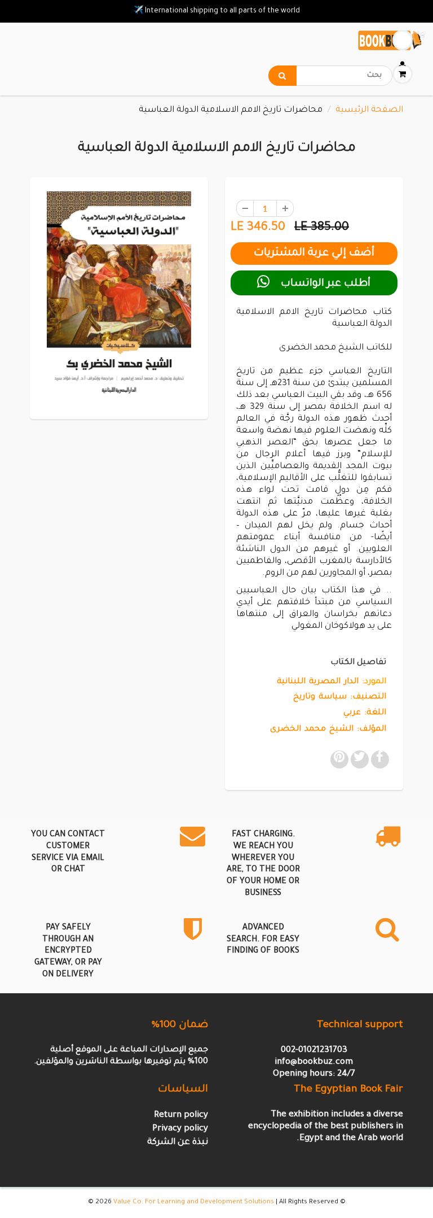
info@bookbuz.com (314, 1062)
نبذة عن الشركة (177, 1142)
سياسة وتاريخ (320, 697)
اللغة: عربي (364, 713)
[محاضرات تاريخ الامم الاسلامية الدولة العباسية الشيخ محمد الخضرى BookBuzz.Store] (119, 296)
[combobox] (330, 76)
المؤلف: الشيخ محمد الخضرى (328, 729)
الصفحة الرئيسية (369, 110)
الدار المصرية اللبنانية (318, 682)
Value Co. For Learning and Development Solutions (193, 1202)
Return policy (181, 1115)
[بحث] (282, 76)
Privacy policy (180, 1129)
